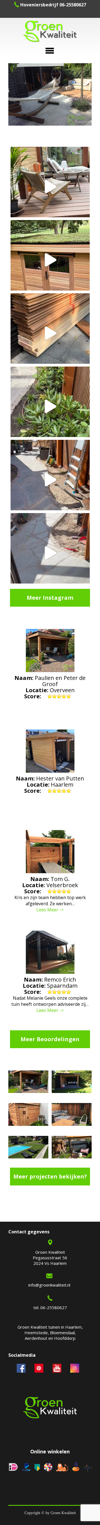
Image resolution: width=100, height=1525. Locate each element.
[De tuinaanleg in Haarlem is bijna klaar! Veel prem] (50, 552)
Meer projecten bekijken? (50, 1176)
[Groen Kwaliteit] (50, 32)
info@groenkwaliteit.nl (49, 1285)
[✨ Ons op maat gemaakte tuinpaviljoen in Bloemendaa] (50, 259)
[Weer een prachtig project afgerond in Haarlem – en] (50, 186)
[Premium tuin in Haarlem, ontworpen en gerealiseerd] (50, 406)
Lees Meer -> (50, 910)
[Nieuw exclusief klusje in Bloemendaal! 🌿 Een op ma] (50, 333)
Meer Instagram (50, 597)
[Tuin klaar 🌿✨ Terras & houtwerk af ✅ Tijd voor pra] (50, 479)
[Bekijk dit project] (28, 1082)
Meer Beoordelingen (50, 1039)
